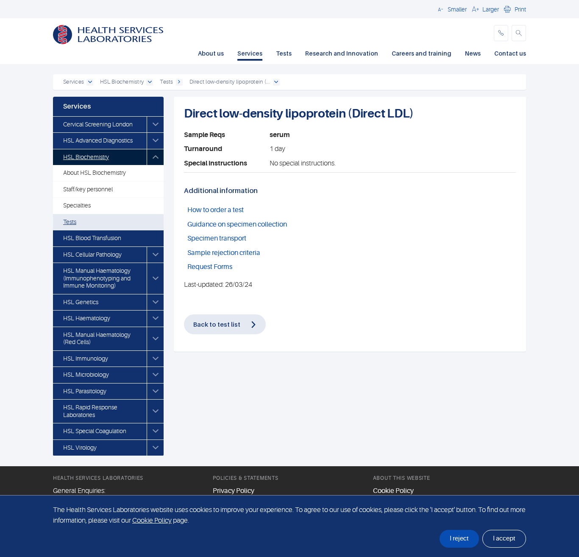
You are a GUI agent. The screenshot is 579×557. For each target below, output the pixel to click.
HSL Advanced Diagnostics (98, 140)
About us (211, 53)
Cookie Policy (393, 491)
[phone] (501, 33)
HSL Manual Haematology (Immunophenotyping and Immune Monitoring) (97, 278)
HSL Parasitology (84, 391)
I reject (459, 538)
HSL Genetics (80, 302)
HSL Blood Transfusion (92, 238)
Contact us (510, 53)
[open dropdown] (89, 82)
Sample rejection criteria (223, 253)
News (473, 53)
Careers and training (421, 53)
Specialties (77, 205)
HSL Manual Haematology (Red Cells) (97, 338)
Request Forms (209, 267)
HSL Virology (80, 447)
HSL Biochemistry (86, 157)
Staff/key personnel (88, 189)
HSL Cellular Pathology (92, 254)
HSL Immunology (85, 358)
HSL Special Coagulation (94, 431)
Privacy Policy (233, 491)
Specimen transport (216, 238)
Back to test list (216, 324)
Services (249, 53)
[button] (451, 8)
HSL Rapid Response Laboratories (90, 411)
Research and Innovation (341, 53)
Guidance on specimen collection (237, 224)
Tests (284, 53)
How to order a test (215, 210)
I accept (504, 538)
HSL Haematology (86, 318)
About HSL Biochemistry (94, 172)
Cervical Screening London (98, 124)
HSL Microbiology (86, 374)
